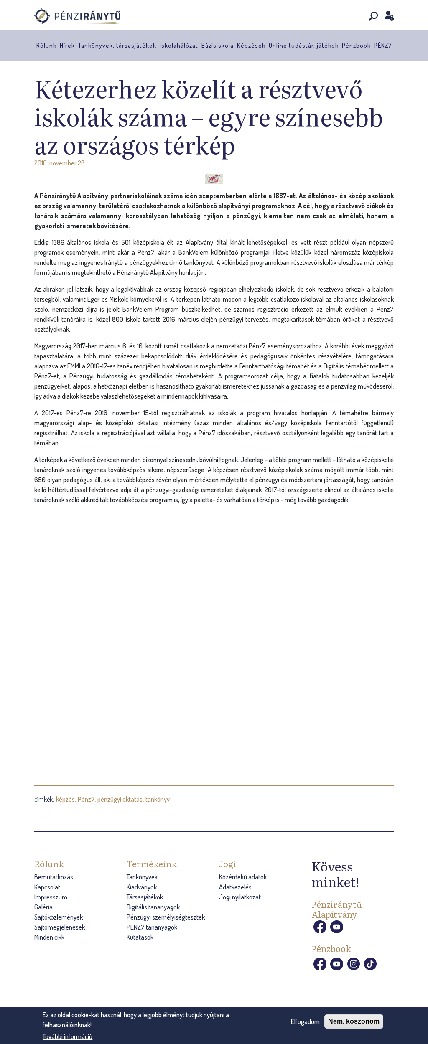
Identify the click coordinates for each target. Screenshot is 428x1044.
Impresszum (50, 897)
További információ (67, 1036)
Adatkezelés (235, 887)
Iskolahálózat (179, 45)
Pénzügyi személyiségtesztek (166, 917)
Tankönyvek (142, 877)
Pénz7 (86, 799)
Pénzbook (356, 45)
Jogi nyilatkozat (240, 897)
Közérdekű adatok (243, 877)
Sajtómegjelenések (59, 927)
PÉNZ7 (383, 45)
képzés (65, 799)
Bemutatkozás (53, 877)
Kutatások (140, 937)
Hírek (67, 45)
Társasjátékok (145, 897)
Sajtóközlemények (58, 917)
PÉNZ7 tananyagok (152, 927)
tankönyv (157, 799)
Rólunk (46, 45)
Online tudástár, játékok (304, 45)
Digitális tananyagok (153, 907)
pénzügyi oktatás (120, 799)
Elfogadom (305, 1021)
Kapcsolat (47, 887)
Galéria (43, 907)
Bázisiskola (217, 45)
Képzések (251, 45)
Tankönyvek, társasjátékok (117, 45)
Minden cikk (49, 937)
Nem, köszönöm (354, 1021)
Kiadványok (142, 887)
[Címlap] (88, 16)
